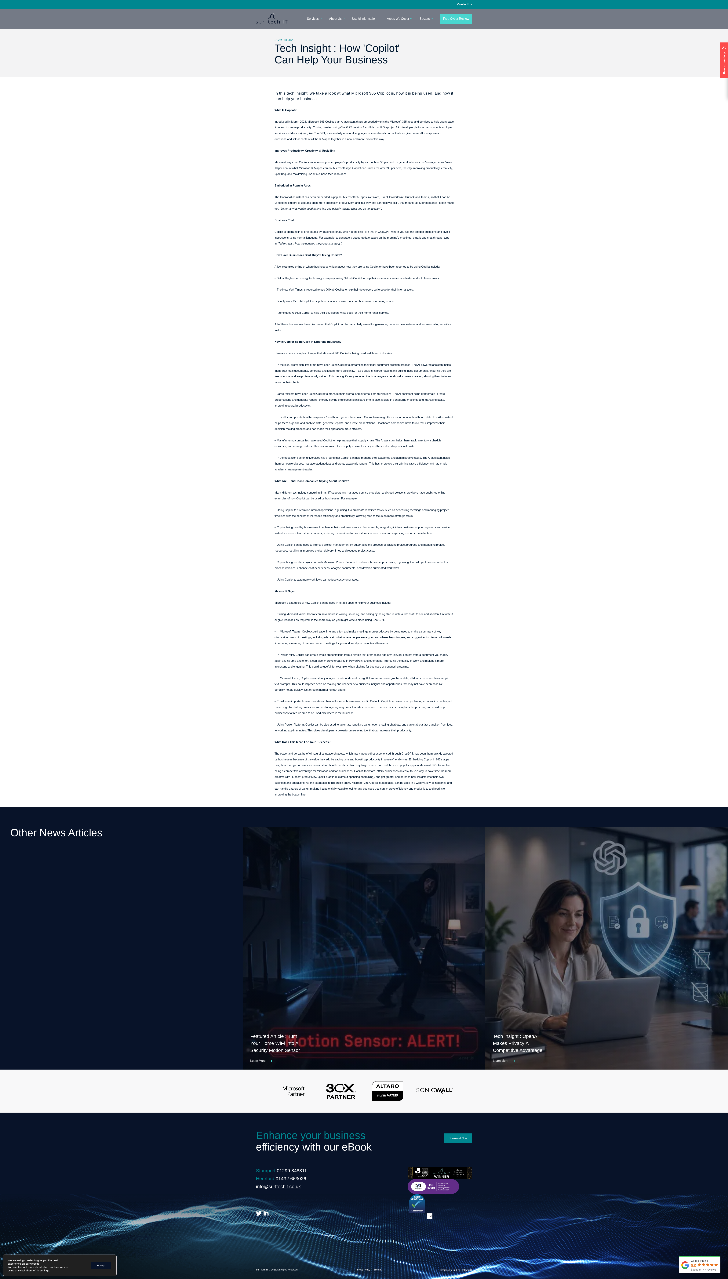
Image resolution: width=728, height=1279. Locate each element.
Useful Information (364, 18)
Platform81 (466, 1270)
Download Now (458, 1138)
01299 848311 (292, 1170)
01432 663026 (291, 1178)
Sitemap (378, 1269)
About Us (335, 18)
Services (313, 18)
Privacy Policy (363, 1269)
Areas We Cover (398, 18)
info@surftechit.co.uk (278, 1186)
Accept (101, 1265)
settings (44, 1270)
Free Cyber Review (456, 18)
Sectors (425, 18)
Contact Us (464, 4)
